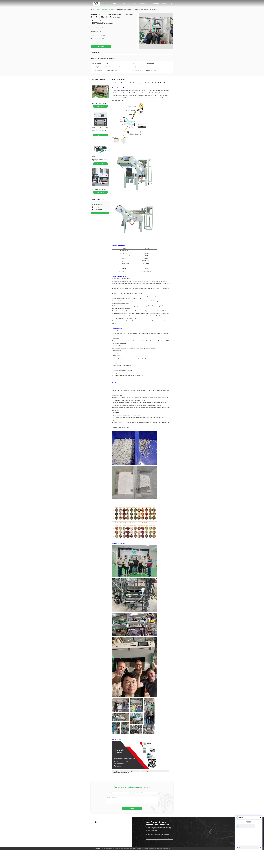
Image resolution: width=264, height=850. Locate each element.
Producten (106, 3)
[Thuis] (96, 3)
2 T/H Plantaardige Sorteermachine (120, 772)
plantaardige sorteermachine (107, 9)
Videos (114, 3)
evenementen (155, 3)
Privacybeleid (97, 848)
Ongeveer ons (132, 3)
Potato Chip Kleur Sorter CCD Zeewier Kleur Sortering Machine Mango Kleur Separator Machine (100, 103)
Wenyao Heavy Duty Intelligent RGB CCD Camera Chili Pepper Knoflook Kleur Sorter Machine (99, 189)
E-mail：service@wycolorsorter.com (101, 828)
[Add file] (237, 847)
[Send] (260, 847)
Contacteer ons (143, 3)
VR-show (122, 3)
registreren (169, 837)
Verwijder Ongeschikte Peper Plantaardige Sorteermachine (155, 771)
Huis (99, 3)
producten (98, 9)
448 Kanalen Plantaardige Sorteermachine (130, 771)
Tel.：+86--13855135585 (98, 825)
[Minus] (260, 817)
